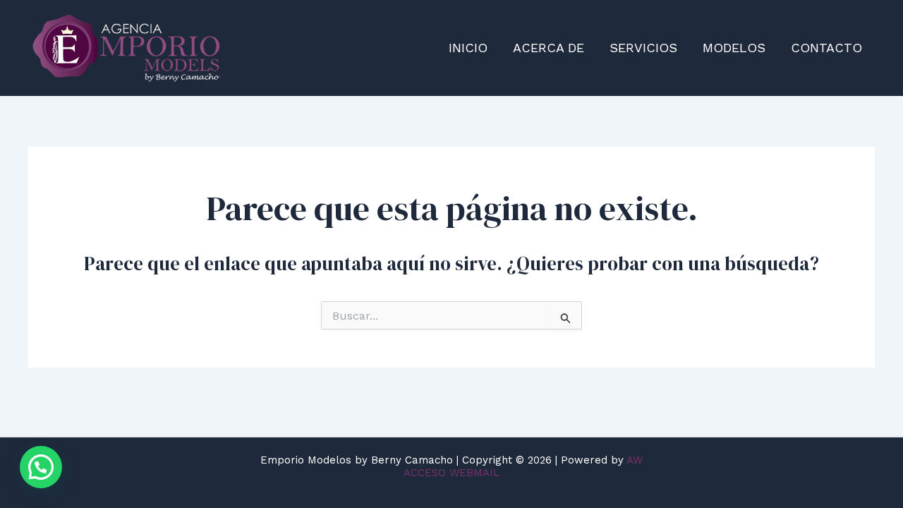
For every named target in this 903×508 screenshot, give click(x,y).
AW (634, 460)
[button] (41, 467)
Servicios (643, 47)
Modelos (734, 47)
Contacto (826, 47)
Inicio (468, 47)
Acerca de (548, 47)
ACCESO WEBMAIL (451, 472)
